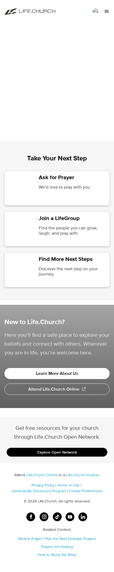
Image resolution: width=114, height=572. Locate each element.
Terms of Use (68, 485)
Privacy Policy (43, 485)
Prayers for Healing (57, 546)
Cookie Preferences (85, 491)
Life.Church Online (42, 475)
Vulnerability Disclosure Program (39, 491)
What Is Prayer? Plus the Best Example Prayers (57, 538)
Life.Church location (82, 475)
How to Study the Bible (57, 554)
